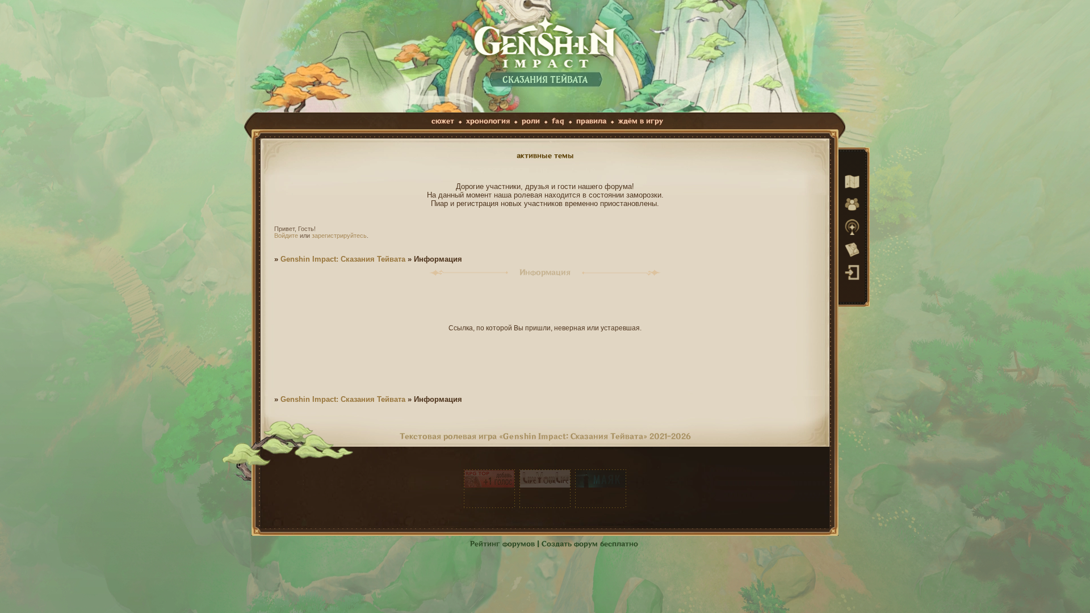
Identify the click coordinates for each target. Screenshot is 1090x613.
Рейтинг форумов (502, 544)
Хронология (488, 121)
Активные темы (545, 156)
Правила (591, 121)
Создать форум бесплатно (590, 544)
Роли (531, 121)
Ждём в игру (640, 121)
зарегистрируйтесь (339, 235)
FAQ (558, 121)
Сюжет (442, 121)
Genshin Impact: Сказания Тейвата (342, 259)
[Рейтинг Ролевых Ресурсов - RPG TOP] (489, 488)
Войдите (286, 235)
